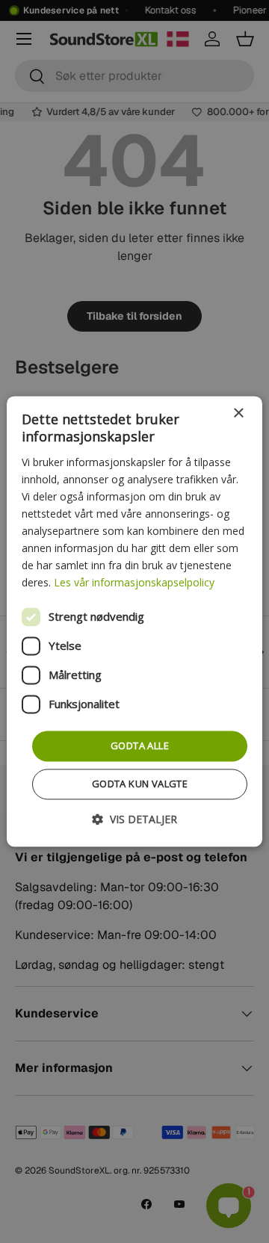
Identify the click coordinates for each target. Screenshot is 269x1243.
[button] (134, 819)
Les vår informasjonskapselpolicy (134, 583)
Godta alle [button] (140, 745)
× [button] (238, 413)
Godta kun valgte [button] (140, 784)
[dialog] (134, 621)
